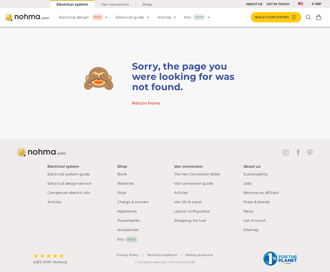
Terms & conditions (162, 255)
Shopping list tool (190, 220)
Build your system (272, 17)
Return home (146, 103)
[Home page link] (27, 17)
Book (122, 174)
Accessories (127, 229)
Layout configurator (192, 211)
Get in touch (254, 220)
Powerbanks (128, 220)
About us (254, 4)
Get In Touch (278, 4)
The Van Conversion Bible (197, 174)
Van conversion (115, 4)
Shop (147, 4)
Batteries (125, 183)
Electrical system (72, 4)
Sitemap (251, 229)
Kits (126, 239)
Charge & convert (133, 202)
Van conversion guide (193, 183)
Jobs (247, 183)
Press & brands (256, 202)
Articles (54, 202)
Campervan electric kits (68, 192)
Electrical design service (69, 183)
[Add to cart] (319, 17)
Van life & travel (188, 202)
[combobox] (300, 4)
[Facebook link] (299, 152)
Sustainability (255, 174)
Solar (122, 192)
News (248, 211)
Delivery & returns (199, 255)
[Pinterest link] (310, 152)
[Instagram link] (287, 152)
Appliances (127, 211)
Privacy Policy (128, 255)
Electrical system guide (68, 174)
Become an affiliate (260, 192)
